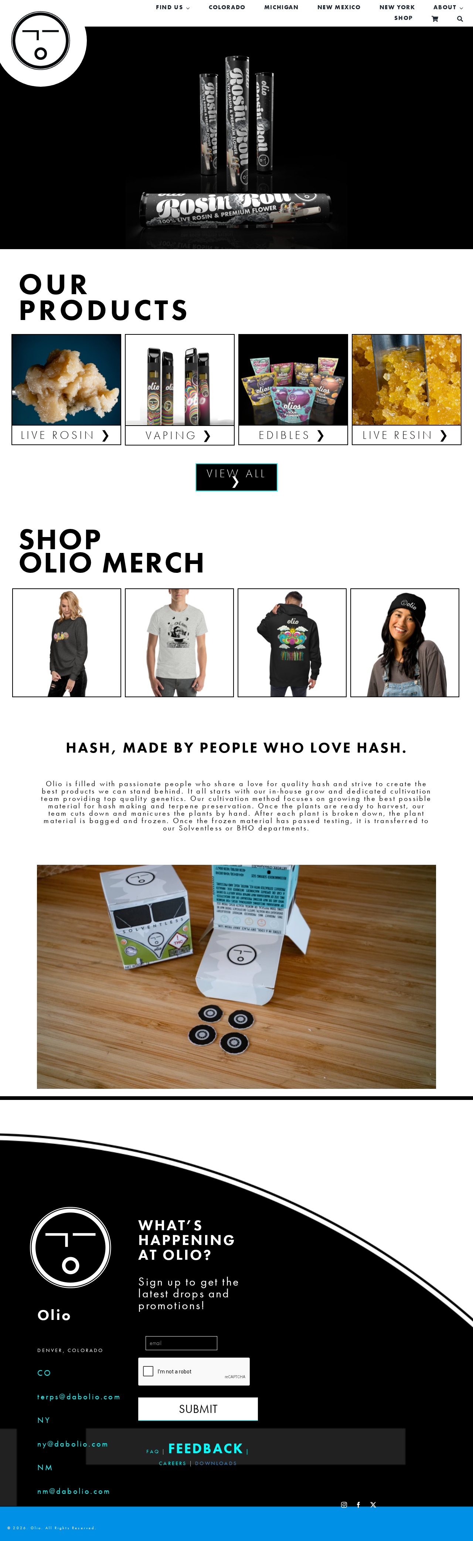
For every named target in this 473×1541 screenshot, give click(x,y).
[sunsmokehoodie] (292, 593)
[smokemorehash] (179, 593)
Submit (198, 1409)
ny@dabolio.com (73, 1443)
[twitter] (373, 1505)
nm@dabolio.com (73, 1491)
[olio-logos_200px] (40, 16)
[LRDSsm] (407, 338)
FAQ (153, 1451)
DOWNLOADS (216, 1463)
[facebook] (359, 1505)
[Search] (460, 18)
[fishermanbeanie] (405, 593)
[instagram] (344, 1505)
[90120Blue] (66, 338)
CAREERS (173, 1463)
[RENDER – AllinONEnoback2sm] (180, 338)
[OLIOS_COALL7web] (293, 338)
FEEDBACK (206, 1448)
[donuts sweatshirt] (66, 593)
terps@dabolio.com (78, 1396)
